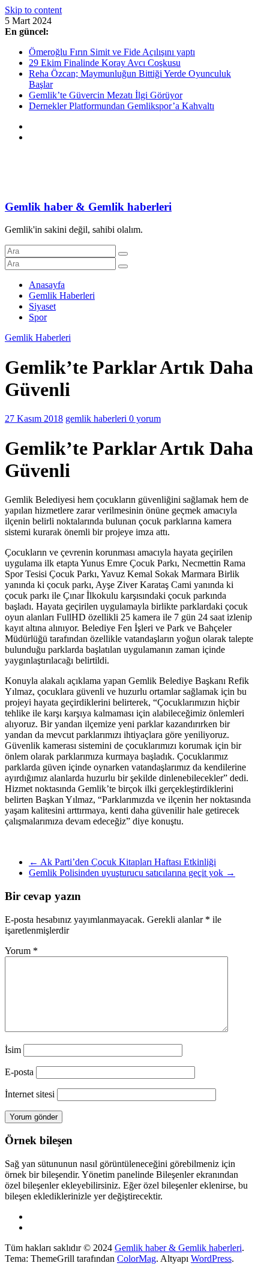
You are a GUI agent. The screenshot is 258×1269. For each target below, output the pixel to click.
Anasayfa (47, 285)
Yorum (21, 951)
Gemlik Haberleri (62, 295)
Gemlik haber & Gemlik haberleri (88, 206)
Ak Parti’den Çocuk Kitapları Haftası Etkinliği (122, 862)
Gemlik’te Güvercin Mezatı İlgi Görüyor (105, 95)
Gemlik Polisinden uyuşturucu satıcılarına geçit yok (132, 873)
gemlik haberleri (97, 418)
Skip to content (33, 10)
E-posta (19, 1072)
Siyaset (42, 306)
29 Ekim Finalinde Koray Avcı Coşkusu (105, 63)
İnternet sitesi (30, 1094)
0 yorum (145, 418)
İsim (13, 1050)
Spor (38, 317)
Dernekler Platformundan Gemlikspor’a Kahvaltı (121, 106)
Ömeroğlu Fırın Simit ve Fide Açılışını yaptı (112, 52)
